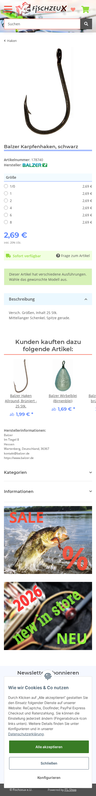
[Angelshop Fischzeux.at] (41, 9)
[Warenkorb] (85, 7)
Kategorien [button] (15, 472)
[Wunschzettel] (73, 7)
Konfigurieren (49, 777)
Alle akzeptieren (49, 747)
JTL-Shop (70, 790)
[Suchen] (86, 24)
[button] (48, 491)
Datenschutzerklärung (26, 734)
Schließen (49, 763)
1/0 (51, 186)
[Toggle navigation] (8, 7)
